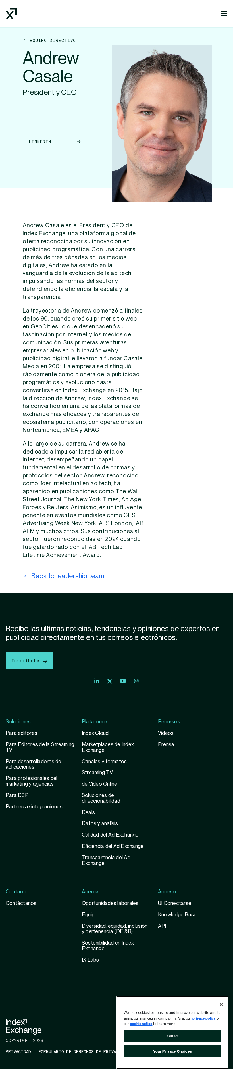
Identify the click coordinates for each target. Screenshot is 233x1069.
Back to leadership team (67, 576)
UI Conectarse (174, 903)
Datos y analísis (100, 823)
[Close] (221, 1004)
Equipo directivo (53, 40)
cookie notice (141, 1024)
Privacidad (18, 1051)
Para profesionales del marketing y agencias (31, 781)
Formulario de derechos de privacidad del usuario (99, 1051)
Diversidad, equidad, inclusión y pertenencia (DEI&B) (114, 929)
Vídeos (166, 733)
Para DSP (17, 795)
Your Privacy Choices (172, 1051)
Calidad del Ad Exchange (110, 835)
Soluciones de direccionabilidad (101, 798)
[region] (172, 1032)
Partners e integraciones (34, 807)
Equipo (90, 915)
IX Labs (90, 960)
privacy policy (204, 1018)
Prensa (166, 744)
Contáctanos (21, 903)
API (162, 926)
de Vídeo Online (99, 784)
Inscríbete (26, 660)
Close (172, 1036)
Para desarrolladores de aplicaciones (33, 764)
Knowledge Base (177, 915)
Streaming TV (97, 772)
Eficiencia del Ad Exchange (112, 846)
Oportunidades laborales (110, 903)
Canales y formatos (104, 761)
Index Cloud (95, 733)
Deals (88, 812)
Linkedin (40, 141)
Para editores (21, 733)
